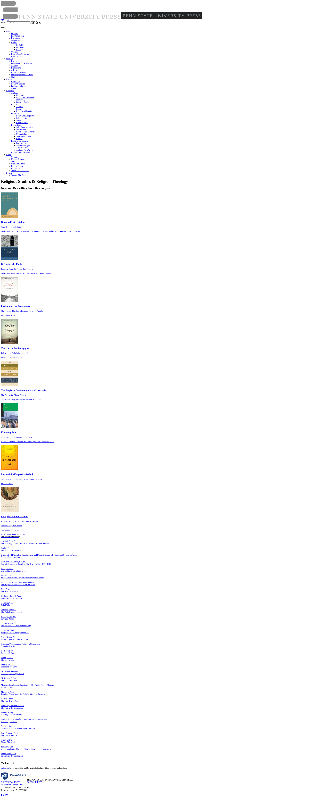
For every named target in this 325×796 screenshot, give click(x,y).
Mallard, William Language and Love (9, 665)
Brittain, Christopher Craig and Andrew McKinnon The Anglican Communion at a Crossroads (21, 583)
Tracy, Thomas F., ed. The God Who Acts (9, 734)
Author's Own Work (24, 150)
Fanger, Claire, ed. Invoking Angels (8, 617)
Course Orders (22, 123)
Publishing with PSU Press (22, 75)
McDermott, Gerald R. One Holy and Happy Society (13, 672)
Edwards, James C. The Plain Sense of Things (11, 611)
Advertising (16, 70)
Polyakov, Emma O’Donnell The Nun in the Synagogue (12, 707)
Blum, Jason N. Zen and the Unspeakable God (13, 570)
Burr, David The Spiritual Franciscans (11, 590)
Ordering (14, 52)
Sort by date (15, 530)
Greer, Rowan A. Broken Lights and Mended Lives (14, 638)
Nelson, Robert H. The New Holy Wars (9, 700)
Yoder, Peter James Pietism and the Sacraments (12, 754)
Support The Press (18, 175)
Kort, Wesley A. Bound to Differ (7, 652)
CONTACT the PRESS (10, 782)
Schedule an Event (23, 136)
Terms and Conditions (20, 171)
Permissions (16, 68)
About (13, 88)
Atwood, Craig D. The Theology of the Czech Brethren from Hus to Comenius (25, 542)
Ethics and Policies (18, 72)
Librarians (15, 104)
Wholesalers (21, 129)
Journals (9, 59)
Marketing (20, 100)
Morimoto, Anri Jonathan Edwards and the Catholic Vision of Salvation (23, 693)
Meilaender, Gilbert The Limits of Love (9, 679)
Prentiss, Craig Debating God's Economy (11, 713)
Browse (14, 43)
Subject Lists (21, 118)
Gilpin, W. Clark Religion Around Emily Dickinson (15, 631)
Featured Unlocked (19, 86)
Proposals (20, 95)
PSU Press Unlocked (24, 111)
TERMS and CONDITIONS (13, 784)
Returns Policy (17, 166)
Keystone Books (18, 36)
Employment (16, 168)
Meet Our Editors (18, 164)
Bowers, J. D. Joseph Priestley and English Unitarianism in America (22, 576)
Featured (14, 33)
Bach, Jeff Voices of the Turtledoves (11, 549)
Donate (9, 173)
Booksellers (16, 125)
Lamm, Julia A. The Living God (7, 659)
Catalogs (19, 49)
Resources (10, 91)
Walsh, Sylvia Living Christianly (8, 741)
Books (8, 31)
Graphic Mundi (17, 40)
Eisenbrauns (16, 38)
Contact (19, 139)
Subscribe (5, 768)
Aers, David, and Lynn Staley (13, 535)
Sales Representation (24, 127)
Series (18, 120)
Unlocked (10, 79)
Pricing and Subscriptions (21, 63)
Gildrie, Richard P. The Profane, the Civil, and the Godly (16, 624)
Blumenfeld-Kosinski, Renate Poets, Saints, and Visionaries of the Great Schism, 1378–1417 (26, 563)
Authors (14, 93)
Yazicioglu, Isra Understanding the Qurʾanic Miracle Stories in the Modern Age (26, 748)
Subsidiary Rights (23, 145)
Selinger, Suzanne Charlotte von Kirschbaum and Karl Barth (18, 727)
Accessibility (21, 148)
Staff (13, 77)
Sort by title (5, 530)
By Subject (20, 45)
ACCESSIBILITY (34, 782)
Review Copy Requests (25, 132)
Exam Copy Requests (20, 54)
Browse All (15, 81)
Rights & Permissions (19, 141)
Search (3, 23)
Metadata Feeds (22, 134)
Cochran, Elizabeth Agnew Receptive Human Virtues (12, 597)
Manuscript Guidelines (25, 97)
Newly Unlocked (18, 84)
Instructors (15, 113)
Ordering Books (22, 102)
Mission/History (17, 159)
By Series (20, 47)
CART (6, 20)
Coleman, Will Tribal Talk (7, 604)
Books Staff (16, 56)
